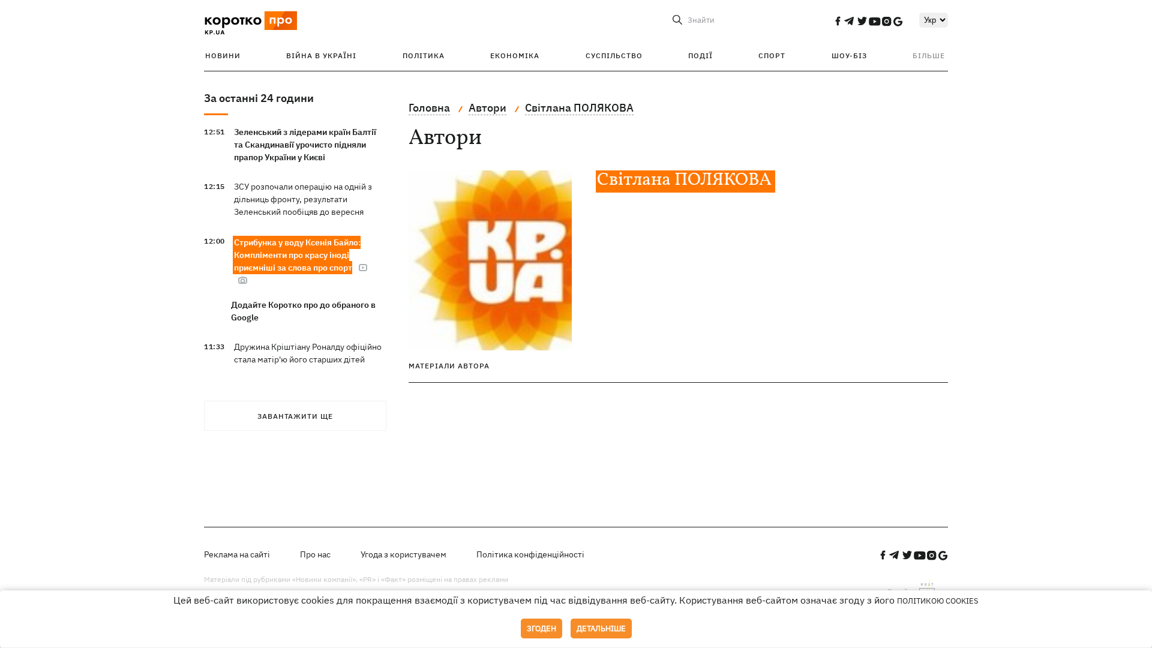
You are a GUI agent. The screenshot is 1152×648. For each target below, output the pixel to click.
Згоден (541, 628)
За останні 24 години (259, 98)
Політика (424, 55)
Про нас (315, 554)
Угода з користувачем (403, 554)
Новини (223, 55)
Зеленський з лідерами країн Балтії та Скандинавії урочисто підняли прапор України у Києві (305, 145)
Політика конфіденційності (530, 554)
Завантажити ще (295, 416)
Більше (929, 55)
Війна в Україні (321, 55)
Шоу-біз (849, 55)
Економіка (514, 55)
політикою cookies (938, 601)
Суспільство (614, 55)
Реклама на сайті (237, 554)
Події (700, 55)
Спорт (771, 55)
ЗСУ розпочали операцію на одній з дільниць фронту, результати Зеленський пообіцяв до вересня (303, 199)
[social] (837, 21)
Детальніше (601, 628)
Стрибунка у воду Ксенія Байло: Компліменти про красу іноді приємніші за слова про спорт (297, 255)
